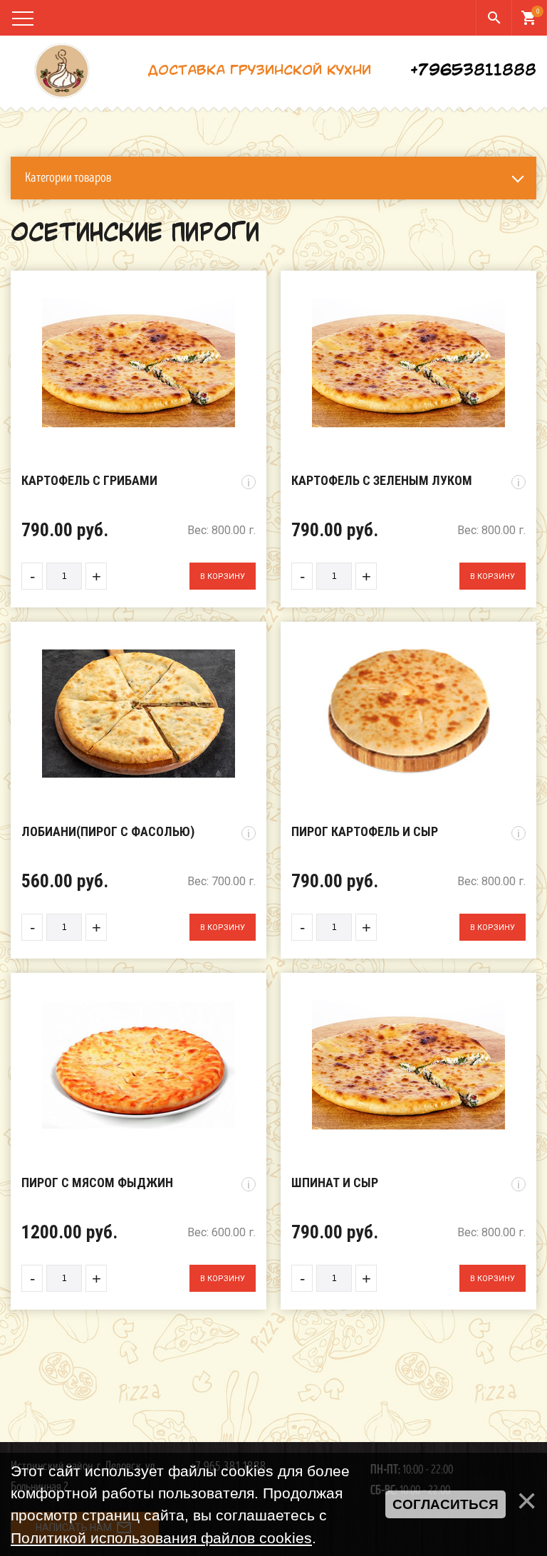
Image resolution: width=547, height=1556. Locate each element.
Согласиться (445, 1504)
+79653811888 (473, 71)
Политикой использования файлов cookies (161, 1538)
